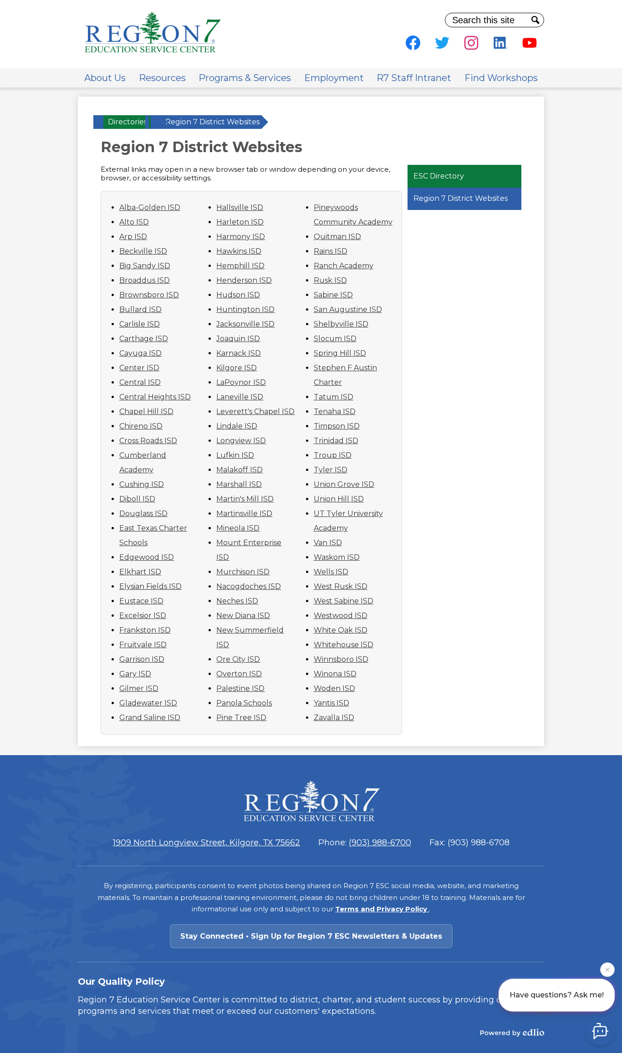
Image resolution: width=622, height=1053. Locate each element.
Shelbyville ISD (341, 324)
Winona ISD (335, 674)
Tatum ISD (333, 397)
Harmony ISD (240, 236)
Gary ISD (135, 674)
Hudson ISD (238, 295)
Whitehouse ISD (343, 644)
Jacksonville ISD (245, 324)
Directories (127, 122)
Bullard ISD (140, 309)
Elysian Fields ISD (150, 586)
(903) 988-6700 (380, 843)
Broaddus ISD (144, 280)
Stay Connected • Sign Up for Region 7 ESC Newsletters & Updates (311, 936)
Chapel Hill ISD (146, 411)
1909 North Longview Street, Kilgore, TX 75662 (206, 843)
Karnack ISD (238, 353)
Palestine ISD (240, 688)
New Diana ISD (243, 615)
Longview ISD (241, 440)
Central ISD (140, 382)
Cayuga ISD (140, 353)
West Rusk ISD (340, 586)
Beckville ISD (143, 251)
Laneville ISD (239, 397)
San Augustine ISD (348, 309)
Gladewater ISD (148, 703)
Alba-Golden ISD (149, 207)
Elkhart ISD (140, 571)
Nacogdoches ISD (248, 586)
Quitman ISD (337, 236)
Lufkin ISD (235, 455)
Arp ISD (133, 236)
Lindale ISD (236, 426)
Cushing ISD (141, 484)
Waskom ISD (337, 557)
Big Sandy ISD (144, 265)
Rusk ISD (330, 280)
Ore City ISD (238, 659)
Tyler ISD (330, 469)
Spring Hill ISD (340, 353)
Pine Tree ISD (241, 717)
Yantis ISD (331, 703)
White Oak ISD (340, 630)
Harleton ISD (240, 222)
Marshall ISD (239, 484)
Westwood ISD (340, 615)
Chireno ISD (141, 426)
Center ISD (139, 367)
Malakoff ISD (239, 469)
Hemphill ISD (240, 265)
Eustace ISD (141, 601)
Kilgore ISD (236, 367)
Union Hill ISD (339, 499)
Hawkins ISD (238, 251)
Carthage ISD (143, 338)
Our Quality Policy (121, 981)
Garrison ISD (141, 659)
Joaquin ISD (238, 338)
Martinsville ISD (244, 513)
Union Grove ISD (344, 484)
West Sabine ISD (343, 601)
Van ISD (328, 542)
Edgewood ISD (146, 557)
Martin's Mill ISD (245, 499)
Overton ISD (239, 674)
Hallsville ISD (239, 207)
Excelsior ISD (142, 615)
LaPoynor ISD (241, 382)
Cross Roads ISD (148, 440)
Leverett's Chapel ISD (255, 411)
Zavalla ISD (334, 717)
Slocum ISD (335, 338)
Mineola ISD (238, 528)
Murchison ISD (243, 571)
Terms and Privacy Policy (382, 909)
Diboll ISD (137, 499)
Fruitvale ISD (143, 644)
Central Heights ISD (155, 397)
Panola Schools (244, 703)
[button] (105, 77)
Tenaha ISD (335, 411)
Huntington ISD (245, 309)
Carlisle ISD (139, 324)
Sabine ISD (333, 295)
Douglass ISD (143, 513)
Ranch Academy (343, 265)
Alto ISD (134, 222)
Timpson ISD (337, 426)
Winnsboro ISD (341, 659)
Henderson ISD (244, 280)
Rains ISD (330, 251)
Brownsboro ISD (149, 295)
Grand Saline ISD (149, 717)
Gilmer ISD (138, 688)
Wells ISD (331, 571)
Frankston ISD (145, 630)
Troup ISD (333, 455)
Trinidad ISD (336, 440)
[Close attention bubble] (607, 968)
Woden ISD (334, 688)
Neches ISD (237, 601)
